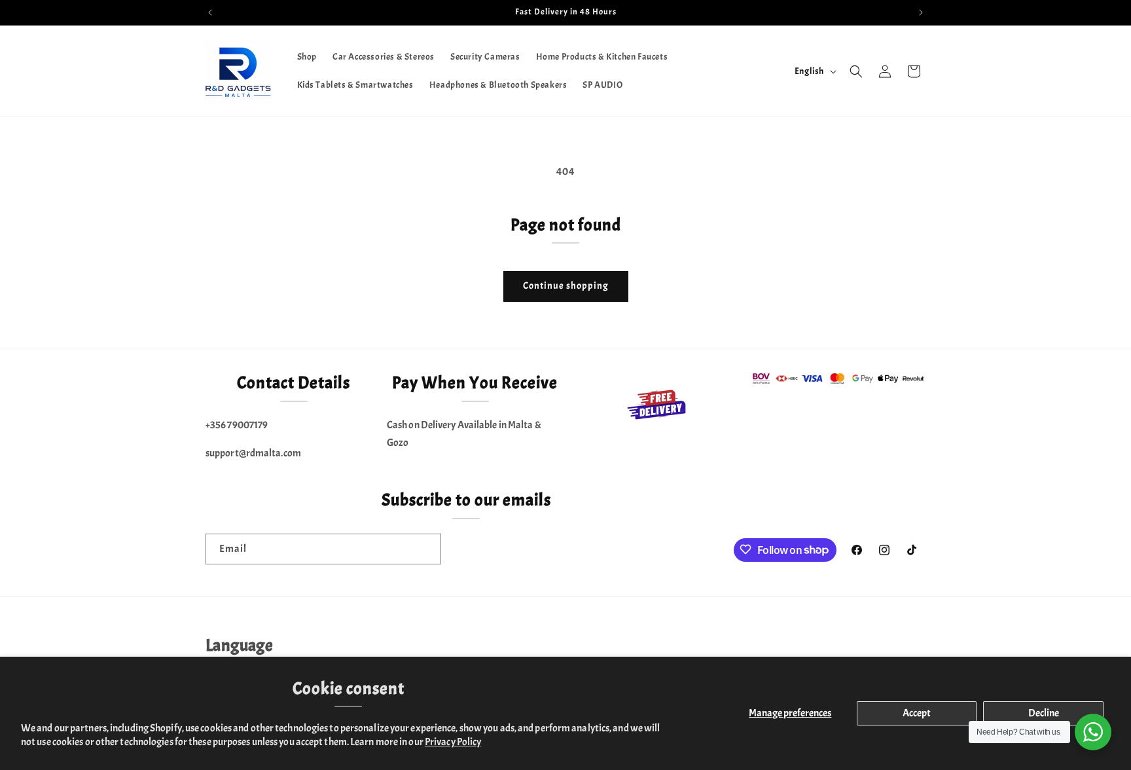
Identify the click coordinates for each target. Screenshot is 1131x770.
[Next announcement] (921, 12)
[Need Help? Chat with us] (1093, 732)
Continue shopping (566, 286)
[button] (856, 71)
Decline (1043, 713)
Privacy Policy (453, 741)
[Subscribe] (426, 548)
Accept (917, 713)
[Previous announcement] (210, 12)
